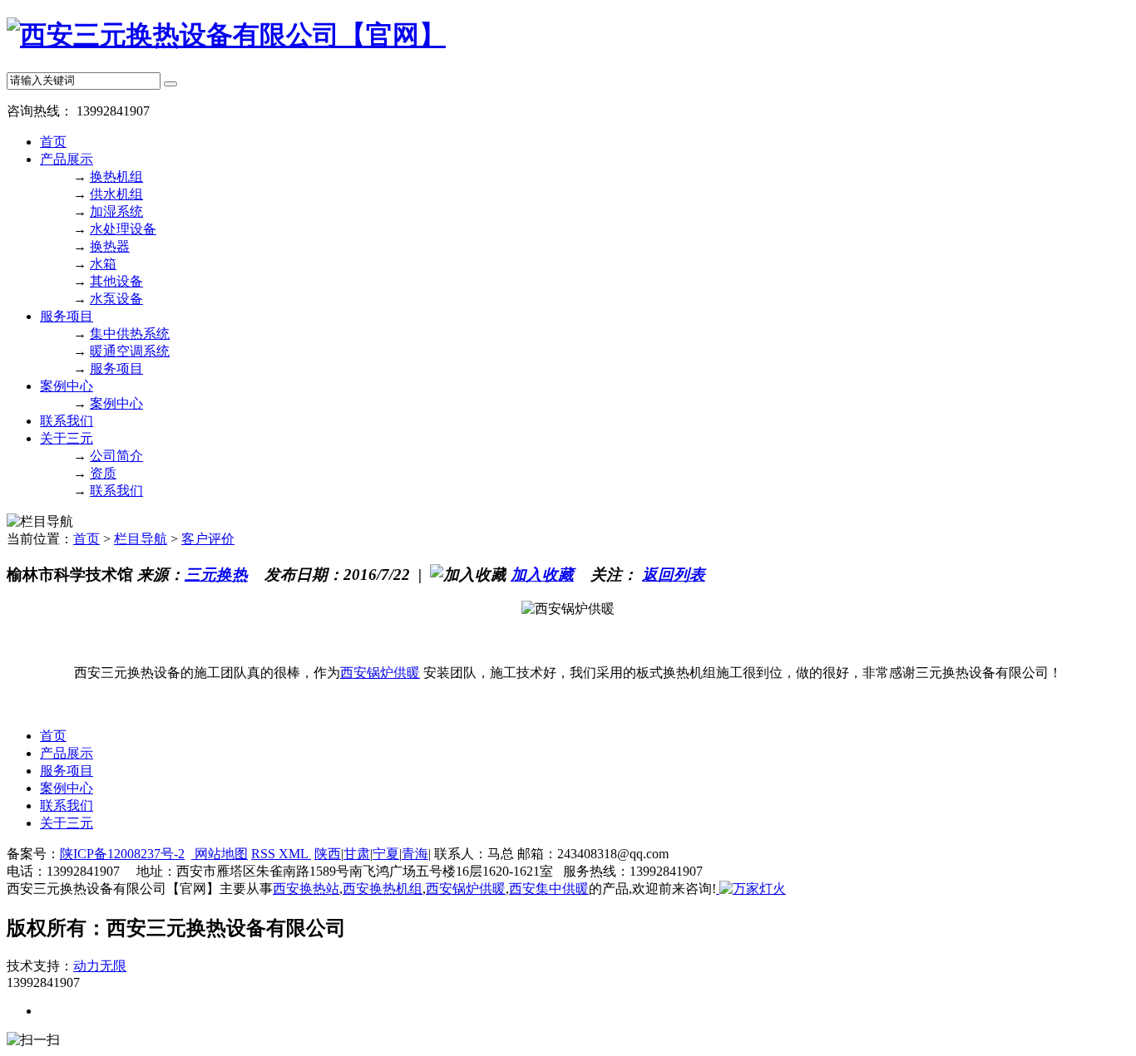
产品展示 (66, 159)
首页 (53, 142)
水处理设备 (123, 229)
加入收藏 (542, 574)
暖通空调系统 (130, 351)
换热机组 (116, 176)
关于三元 (66, 438)
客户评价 (208, 539)
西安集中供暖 (549, 889)
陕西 (327, 854)
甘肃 (356, 854)
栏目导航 (140, 539)
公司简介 (116, 456)
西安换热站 (306, 889)
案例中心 (66, 386)
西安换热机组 (382, 889)
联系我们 (66, 421)
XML (295, 854)
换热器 (110, 246)
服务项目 (66, 316)
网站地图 (219, 854)
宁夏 (386, 854)
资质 (103, 473)
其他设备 (116, 281)
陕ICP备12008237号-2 (122, 854)
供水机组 (116, 194)
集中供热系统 (130, 334)
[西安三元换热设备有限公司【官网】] (226, 35)
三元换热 (216, 574)
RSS (265, 854)
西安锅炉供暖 (380, 673)
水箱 (103, 264)
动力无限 (99, 966)
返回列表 (673, 574)
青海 (415, 854)
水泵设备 (116, 299)
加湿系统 (116, 211)
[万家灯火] (751, 889)
